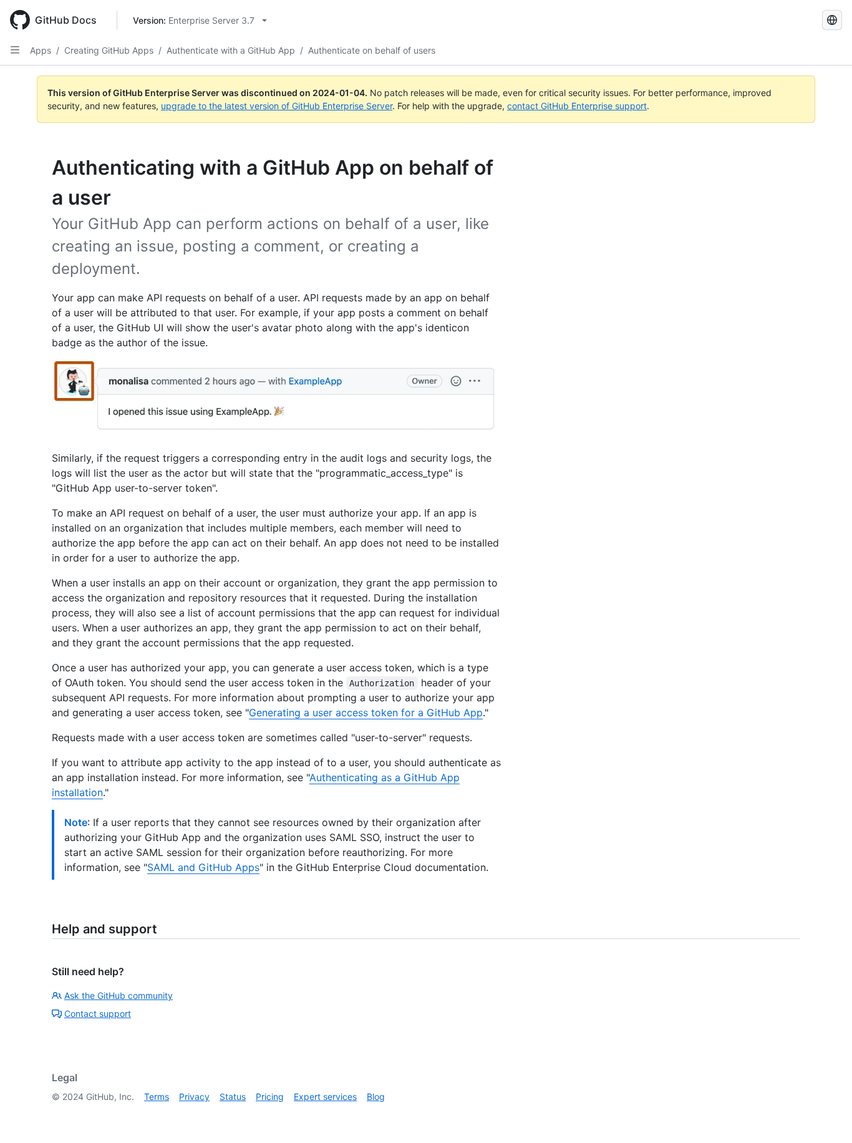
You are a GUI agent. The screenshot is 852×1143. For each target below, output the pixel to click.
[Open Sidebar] (15, 50)
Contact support (97, 1013)
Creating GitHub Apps (108, 50)
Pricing (270, 1096)
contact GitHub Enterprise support (577, 105)
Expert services (325, 1096)
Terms (156, 1096)
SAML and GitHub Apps (203, 867)
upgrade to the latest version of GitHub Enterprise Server (276, 105)
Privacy (194, 1096)
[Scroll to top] (824, 1115)
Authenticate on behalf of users (371, 50)
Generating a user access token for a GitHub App (366, 712)
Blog (376, 1096)
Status (233, 1096)
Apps (40, 50)
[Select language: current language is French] (832, 20)
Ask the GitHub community (118, 995)
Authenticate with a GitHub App (231, 50)
